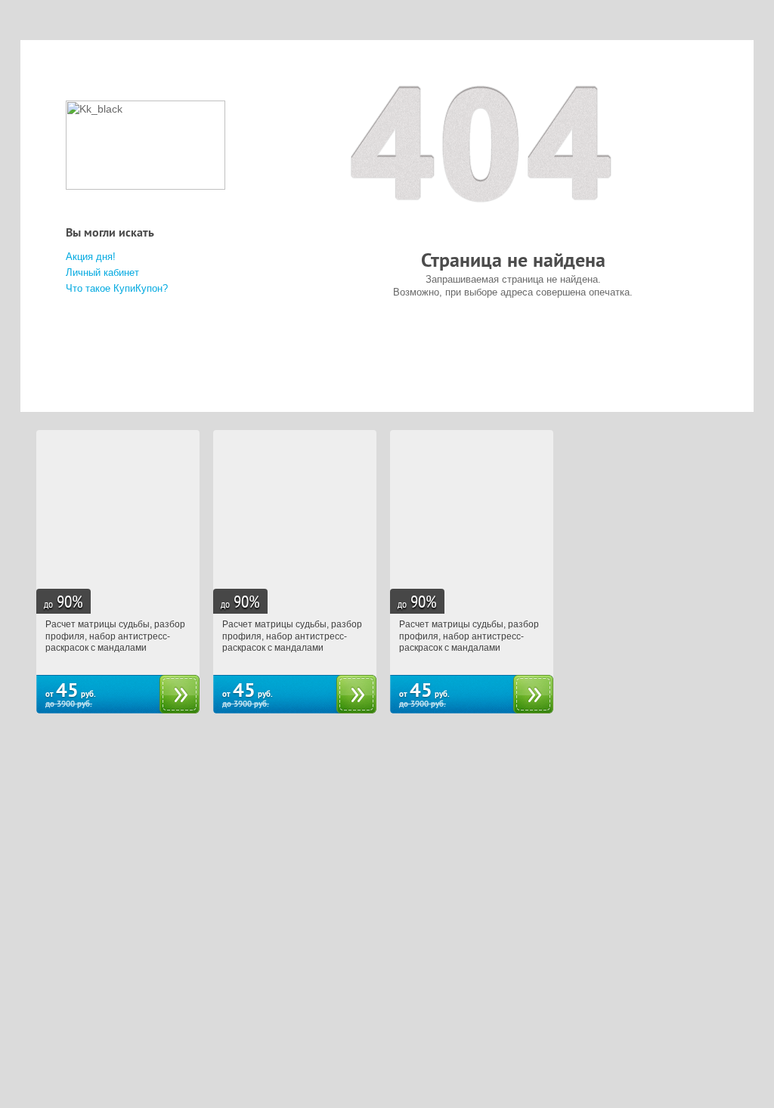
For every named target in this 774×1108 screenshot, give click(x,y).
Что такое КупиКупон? (117, 288)
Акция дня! (91, 256)
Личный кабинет (102, 272)
